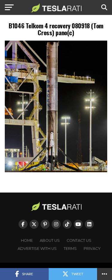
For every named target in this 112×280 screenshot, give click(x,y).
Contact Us (79, 240)
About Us (50, 240)
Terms (70, 248)
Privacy (92, 248)
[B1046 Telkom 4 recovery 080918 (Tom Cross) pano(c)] (56, 170)
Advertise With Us (37, 248)
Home (27, 240)
